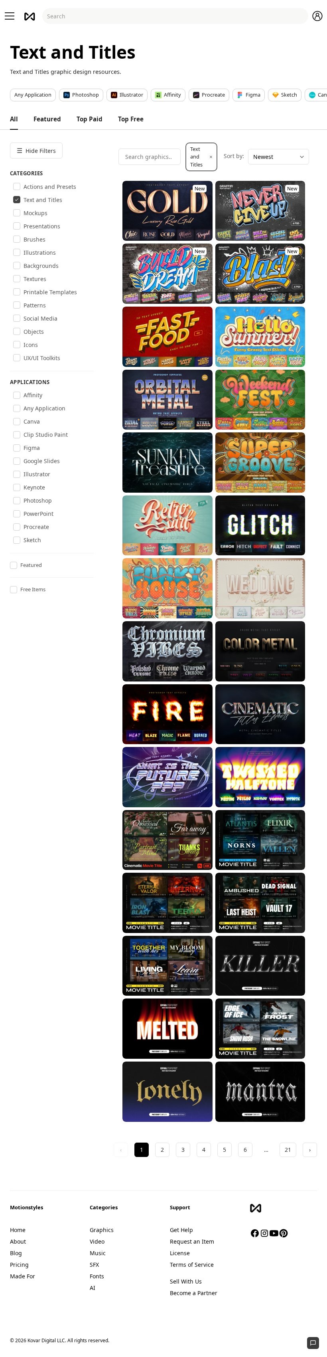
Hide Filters (36, 150)
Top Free (131, 119)
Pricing (19, 1264)
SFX (94, 1264)
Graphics (102, 1230)
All (14, 119)
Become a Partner (193, 1293)
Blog (16, 1253)
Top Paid (89, 119)
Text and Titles (201, 156)
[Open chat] (313, 1343)
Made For (22, 1276)
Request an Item (192, 1241)
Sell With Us (186, 1281)
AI (92, 1288)
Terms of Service (192, 1264)
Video (97, 1241)
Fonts (97, 1276)
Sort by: (234, 156)
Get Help (181, 1230)
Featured (47, 119)
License (180, 1253)
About (18, 1241)
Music (98, 1253)
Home (18, 1230)
